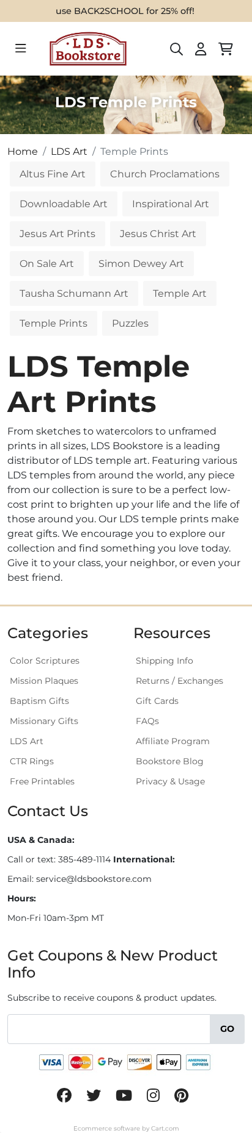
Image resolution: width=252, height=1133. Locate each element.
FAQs (147, 721)
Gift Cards (157, 700)
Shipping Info (164, 660)
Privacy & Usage (170, 781)
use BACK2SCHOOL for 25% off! (125, 10)
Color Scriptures (45, 660)
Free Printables (42, 781)
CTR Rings (32, 761)
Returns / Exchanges (179, 680)
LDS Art (26, 741)
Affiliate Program (173, 741)
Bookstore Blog (170, 761)
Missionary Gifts (44, 721)
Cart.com (165, 1128)
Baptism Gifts (39, 700)
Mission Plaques (44, 680)
